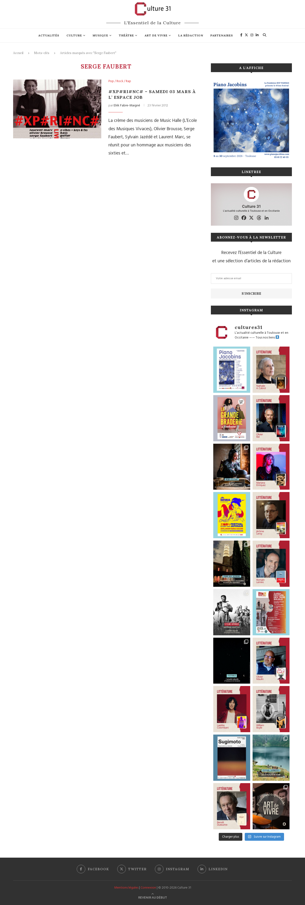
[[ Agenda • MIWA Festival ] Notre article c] (231, 467)
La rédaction (190, 35)
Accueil (18, 53)
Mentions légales (126, 887)
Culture (74, 35)
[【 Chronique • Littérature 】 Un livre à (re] (231, 806)
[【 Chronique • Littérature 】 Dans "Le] (271, 418)
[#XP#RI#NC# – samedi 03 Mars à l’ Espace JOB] (57, 109)
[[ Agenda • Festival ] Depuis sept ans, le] (271, 612)
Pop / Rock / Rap (119, 81)
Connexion (148, 887)
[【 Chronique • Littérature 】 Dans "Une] (271, 709)
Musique (100, 35)
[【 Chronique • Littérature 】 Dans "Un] (231, 709)
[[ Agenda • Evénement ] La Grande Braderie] (231, 418)
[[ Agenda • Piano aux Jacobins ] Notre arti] (231, 564)
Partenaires (221, 35)
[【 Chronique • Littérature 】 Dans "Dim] (271, 370)
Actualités (48, 35)
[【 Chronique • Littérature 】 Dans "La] (271, 467)
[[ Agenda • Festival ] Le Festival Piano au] (231, 370)
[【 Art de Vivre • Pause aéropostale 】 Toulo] (271, 806)
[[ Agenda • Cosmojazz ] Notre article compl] (271, 758)
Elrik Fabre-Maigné (127, 105)
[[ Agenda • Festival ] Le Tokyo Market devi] (231, 515)
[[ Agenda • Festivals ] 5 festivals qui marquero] (231, 661)
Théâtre (126, 35)
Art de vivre (156, 35)
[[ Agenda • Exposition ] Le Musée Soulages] (231, 758)
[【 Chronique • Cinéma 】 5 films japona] (231, 612)
